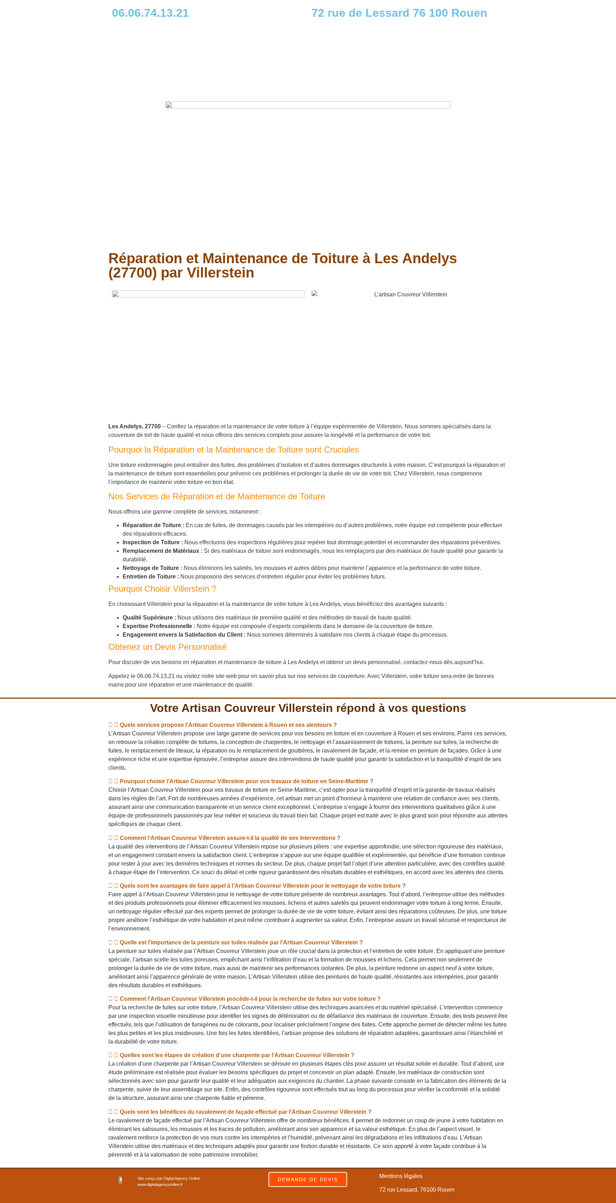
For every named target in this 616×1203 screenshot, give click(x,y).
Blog (352, 79)
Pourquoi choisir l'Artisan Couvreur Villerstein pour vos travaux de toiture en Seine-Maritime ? (246, 781)
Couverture (366, 62)
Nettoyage (407, 62)
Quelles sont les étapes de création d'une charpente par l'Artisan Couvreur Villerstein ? (237, 1055)
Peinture (445, 62)
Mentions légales (400, 1176)
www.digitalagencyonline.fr (160, 1184)
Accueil (328, 62)
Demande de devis (449, 79)
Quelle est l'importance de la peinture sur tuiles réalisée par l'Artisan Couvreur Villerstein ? (241, 942)
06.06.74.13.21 (150, 12)
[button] (308, 725)
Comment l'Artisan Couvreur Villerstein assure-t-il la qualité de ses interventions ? (230, 838)
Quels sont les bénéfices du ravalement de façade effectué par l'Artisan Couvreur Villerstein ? (245, 1112)
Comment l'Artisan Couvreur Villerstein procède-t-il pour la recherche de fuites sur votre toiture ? (250, 999)
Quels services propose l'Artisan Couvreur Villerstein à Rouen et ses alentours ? (228, 725)
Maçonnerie (485, 62)
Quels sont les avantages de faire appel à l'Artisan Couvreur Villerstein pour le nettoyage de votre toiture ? (263, 886)
